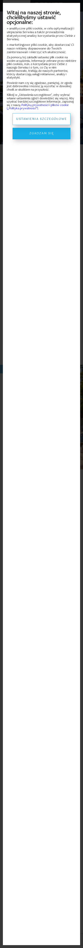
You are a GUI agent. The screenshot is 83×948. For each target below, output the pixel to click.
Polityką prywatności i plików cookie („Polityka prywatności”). (38, 107)
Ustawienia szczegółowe (41, 119)
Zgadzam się (41, 133)
